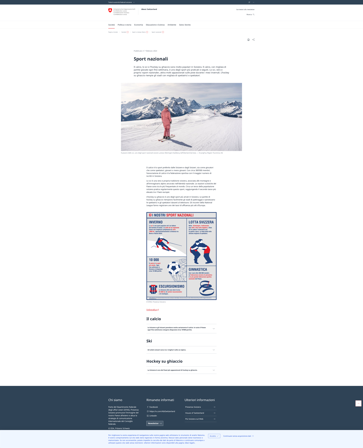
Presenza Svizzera (193, 407)
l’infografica (151, 309)
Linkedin (153, 415)
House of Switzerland (194, 413)
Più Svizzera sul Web (194, 419)
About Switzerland (149, 9)
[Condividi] (253, 39)
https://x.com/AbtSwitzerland (162, 411)
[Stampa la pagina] (248, 39)
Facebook (153, 407)
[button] (111, 24)
